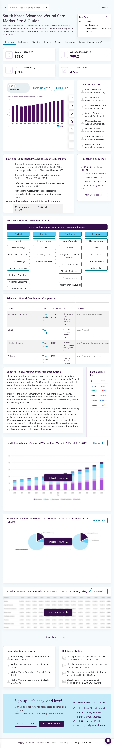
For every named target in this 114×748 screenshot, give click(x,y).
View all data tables (55, 637)
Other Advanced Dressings (18, 290)
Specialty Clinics (44, 254)
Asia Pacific (96, 268)
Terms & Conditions (88, 743)
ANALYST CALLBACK (94, 195)
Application (70, 234)
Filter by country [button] (40, 87)
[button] (86, 21)
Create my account (51, 723)
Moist (18, 241)
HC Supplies (86, 21)
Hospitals (44, 247)
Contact (53, 743)
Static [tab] (12, 86)
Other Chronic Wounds (70, 284)
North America (96, 241)
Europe (96, 247)
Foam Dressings (18, 247)
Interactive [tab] (14, 89)
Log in (105, 7)
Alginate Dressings (18, 268)
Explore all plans (25, 723)
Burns (70, 247)
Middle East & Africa (96, 261)
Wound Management (92, 25)
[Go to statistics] (90, 591)
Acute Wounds (70, 241)
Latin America (96, 254)
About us (63, 743)
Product (18, 234)
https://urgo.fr (83, 330)
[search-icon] (46, 7)
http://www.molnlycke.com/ (89, 314)
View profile (45, 316)
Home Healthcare (44, 261)
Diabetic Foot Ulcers (70, 271)
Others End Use (44, 241)
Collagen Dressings (18, 282)
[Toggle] (80, 21)
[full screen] (72, 98)
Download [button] (61, 87)
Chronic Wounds (70, 264)
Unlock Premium (56, 478)
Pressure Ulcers (70, 278)
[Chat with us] (108, 741)
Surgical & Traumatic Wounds (70, 256)
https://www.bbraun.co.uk (89, 356)
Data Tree (83, 17)
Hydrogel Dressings (18, 275)
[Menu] (5, 7)
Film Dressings (18, 261)
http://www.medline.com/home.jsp (93, 343)
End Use (44, 234)
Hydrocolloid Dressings (18, 254)
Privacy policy (74, 743)
